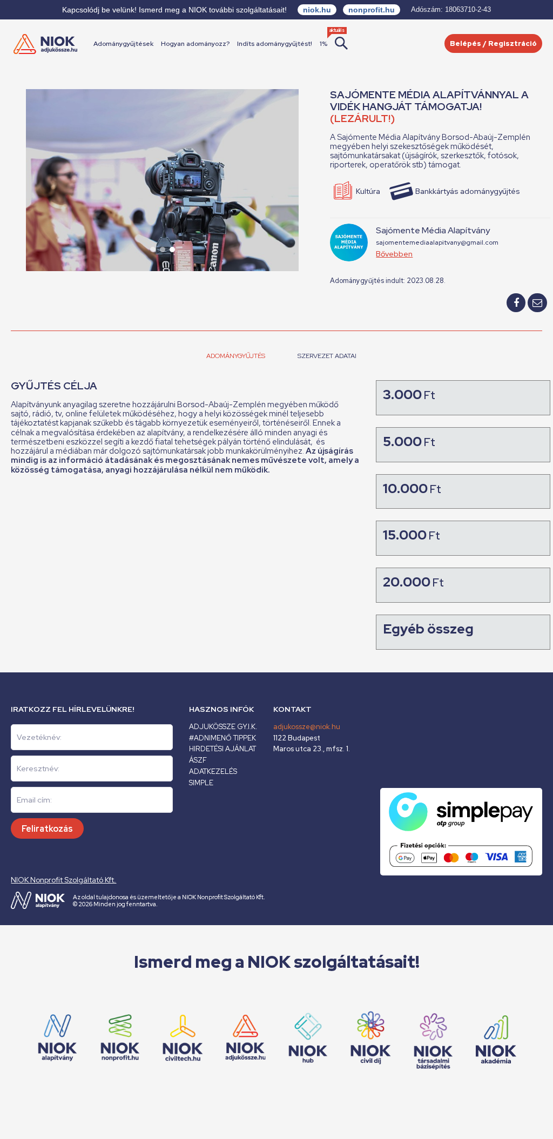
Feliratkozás (47, 828)
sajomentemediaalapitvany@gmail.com (437, 242)
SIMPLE (201, 782)
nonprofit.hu (371, 9)
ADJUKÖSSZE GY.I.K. (223, 726)
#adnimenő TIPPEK (222, 738)
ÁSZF (198, 760)
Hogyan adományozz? (195, 43)
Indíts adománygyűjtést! (274, 43)
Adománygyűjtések (123, 43)
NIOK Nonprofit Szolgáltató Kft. (63, 879)
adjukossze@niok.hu (306, 726)
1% (323, 43)
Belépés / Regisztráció (493, 43)
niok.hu (317, 9)
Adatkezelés (213, 771)
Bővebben (394, 254)
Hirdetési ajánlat (222, 748)
